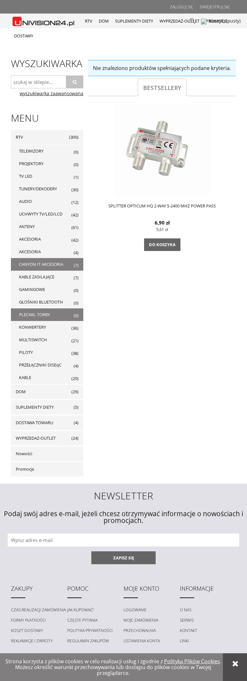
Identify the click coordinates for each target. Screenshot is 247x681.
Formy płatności (28, 620)
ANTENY (27, 226)
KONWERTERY (32, 327)
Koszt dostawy (27, 630)
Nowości (24, 453)
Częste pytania (82, 620)
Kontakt (188, 630)
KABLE (25, 377)
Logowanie (135, 610)
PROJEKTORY (31, 163)
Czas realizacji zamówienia (38, 610)
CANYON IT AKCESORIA (41, 264)
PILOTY (26, 352)
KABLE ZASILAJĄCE (36, 277)
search (192, 21)
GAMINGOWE (32, 289)
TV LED (25, 176)
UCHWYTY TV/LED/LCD (40, 214)
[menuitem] (89, 21)
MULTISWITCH (33, 340)
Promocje (25, 469)
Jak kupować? (80, 610)
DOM (21, 392)
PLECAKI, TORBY (34, 314)
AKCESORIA (30, 239)
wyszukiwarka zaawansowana (51, 93)
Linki (184, 641)
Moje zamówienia (141, 620)
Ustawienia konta (142, 641)
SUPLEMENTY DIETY (35, 407)
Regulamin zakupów (88, 641)
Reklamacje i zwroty (32, 641)
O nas (185, 610)
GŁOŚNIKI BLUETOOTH (41, 302)
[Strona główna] (44, 21)
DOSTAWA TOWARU (34, 423)
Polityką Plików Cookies (192, 661)
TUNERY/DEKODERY (38, 189)
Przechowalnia (140, 630)
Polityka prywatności (90, 630)
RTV (19, 137)
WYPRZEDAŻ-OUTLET (36, 438)
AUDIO (25, 201)
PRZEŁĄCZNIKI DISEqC (40, 365)
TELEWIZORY (31, 151)
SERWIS (187, 620)
